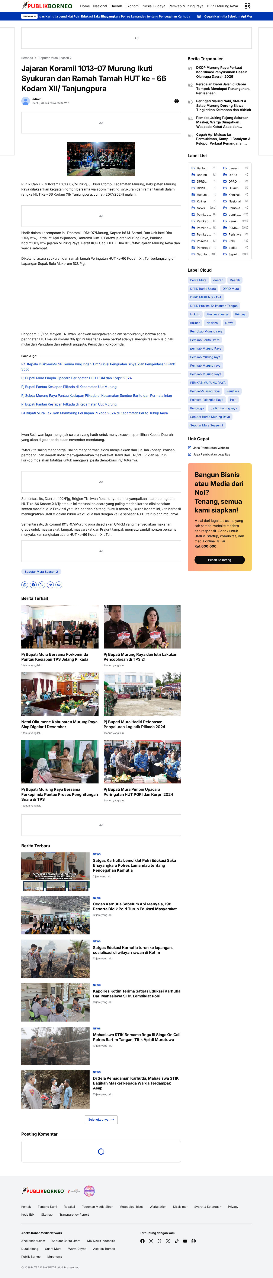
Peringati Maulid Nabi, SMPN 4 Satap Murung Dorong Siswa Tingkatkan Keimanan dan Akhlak (223, 105)
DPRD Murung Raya (222, 6)
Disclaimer (180, 1206)
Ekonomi (132, 6)
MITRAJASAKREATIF (43, 1267)
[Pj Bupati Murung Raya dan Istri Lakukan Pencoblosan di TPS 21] (142, 627)
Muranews (54, 1256)
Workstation (158, 1206)
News (97, 854)
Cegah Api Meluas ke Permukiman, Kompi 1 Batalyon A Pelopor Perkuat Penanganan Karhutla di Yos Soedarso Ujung (223, 139)
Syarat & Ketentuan (207, 1206)
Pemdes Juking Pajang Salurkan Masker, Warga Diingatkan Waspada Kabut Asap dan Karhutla (222, 122)
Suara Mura (53, 1248)
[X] (41, 584)
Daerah (116, 6)
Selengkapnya (98, 1119)
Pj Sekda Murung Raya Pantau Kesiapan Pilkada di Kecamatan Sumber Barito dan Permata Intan (96, 395)
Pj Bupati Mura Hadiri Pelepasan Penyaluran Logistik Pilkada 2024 (134, 724)
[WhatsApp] (24, 584)
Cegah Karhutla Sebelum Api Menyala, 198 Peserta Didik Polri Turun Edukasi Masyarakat (197, 16)
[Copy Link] (58, 584)
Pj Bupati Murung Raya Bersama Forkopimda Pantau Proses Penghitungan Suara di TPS (59, 794)
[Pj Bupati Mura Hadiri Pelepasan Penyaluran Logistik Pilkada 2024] (142, 694)
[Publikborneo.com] (47, 6)
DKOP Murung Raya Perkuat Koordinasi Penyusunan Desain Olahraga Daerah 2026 (221, 72)
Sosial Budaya (154, 6)
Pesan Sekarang (219, 560)
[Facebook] (33, 584)
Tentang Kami (47, 1206)
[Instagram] (151, 1241)
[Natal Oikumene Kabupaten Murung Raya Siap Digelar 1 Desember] (60, 694)
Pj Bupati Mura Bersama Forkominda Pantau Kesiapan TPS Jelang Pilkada (54, 657)
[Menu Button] (247, 6)
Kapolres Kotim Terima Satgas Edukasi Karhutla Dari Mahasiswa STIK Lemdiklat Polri (136, 993)
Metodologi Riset (131, 1206)
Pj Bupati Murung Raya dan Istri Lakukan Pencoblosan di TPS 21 (140, 657)
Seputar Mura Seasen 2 (41, 571)
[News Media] (89, 1191)
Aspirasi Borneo (104, 1248)
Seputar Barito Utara (66, 1241)
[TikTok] (176, 1241)
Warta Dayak (77, 1248)
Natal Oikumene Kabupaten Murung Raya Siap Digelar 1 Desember (59, 724)
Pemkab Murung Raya (186, 6)
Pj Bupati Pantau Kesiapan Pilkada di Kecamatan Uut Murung (69, 387)
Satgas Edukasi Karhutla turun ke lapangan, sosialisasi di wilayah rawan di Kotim (133, 950)
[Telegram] (50, 584)
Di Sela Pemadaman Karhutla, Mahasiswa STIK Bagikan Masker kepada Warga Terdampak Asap (136, 1083)
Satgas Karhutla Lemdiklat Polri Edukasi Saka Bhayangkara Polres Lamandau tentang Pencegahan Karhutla (134, 865)
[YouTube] (185, 1241)
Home (85, 6)
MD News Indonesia (101, 1241)
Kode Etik (27, 1214)
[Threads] (159, 1241)
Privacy (233, 1206)
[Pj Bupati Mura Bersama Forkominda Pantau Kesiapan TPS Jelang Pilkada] (60, 627)
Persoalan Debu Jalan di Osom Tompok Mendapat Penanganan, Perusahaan (223, 88)
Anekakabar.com (33, 1241)
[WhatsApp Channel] (193, 1241)
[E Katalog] (73, 1191)
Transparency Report (74, 1214)
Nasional (100, 6)
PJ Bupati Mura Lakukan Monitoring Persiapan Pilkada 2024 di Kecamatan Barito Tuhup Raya (94, 413)
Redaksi (69, 1206)
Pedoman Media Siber (97, 1206)
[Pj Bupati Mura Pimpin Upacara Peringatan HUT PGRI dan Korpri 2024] (142, 762)
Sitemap (47, 1214)
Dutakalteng (29, 1248)
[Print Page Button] (176, 101)
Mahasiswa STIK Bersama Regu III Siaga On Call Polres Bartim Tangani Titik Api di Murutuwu (136, 1037)
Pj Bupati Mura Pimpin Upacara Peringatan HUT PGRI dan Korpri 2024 (76, 378)
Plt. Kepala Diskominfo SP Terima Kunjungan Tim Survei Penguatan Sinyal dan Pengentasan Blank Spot (98, 366)
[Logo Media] (43, 1191)
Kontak (26, 1206)
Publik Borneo (31, 1256)
